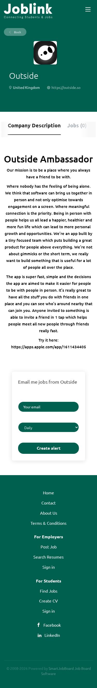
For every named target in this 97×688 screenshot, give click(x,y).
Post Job (49, 546)
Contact (48, 502)
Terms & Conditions (48, 523)
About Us (48, 512)
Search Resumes (48, 556)
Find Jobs (48, 590)
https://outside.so (65, 87)
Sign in (48, 566)
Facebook (52, 624)
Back (17, 32)
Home (48, 492)
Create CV (48, 600)
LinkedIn (52, 635)
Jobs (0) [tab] (77, 125)
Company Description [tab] (34, 125)
